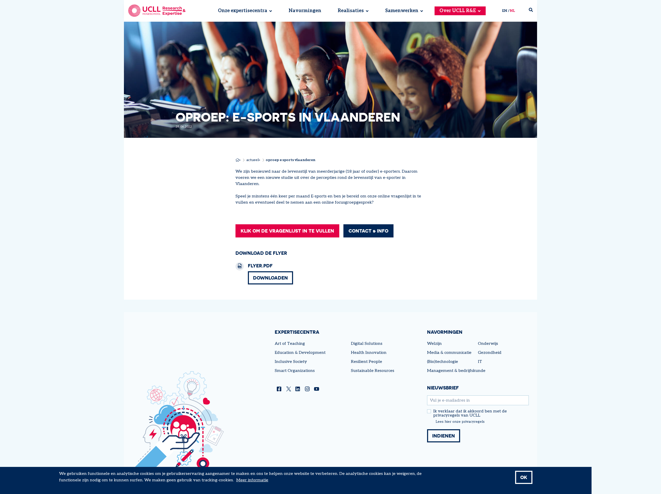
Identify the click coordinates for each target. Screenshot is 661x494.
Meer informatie (252, 480)
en (504, 11)
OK (523, 477)
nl (512, 11)
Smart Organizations (295, 370)
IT (480, 361)
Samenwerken (401, 11)
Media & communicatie (449, 352)
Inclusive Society (291, 361)
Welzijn (434, 343)
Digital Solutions (366, 343)
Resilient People (366, 361)
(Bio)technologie (442, 361)
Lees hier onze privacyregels (460, 422)
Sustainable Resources (372, 370)
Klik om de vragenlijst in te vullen (287, 231)
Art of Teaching (290, 343)
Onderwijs (488, 343)
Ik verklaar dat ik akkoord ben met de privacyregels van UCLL (470, 413)
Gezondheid (489, 352)
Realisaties (351, 11)
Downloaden (270, 278)
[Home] (157, 11)
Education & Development (300, 352)
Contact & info (368, 231)
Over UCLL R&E (457, 11)
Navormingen (305, 11)
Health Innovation (369, 352)
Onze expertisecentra (242, 11)
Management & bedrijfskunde (456, 370)
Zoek (533, 11)
